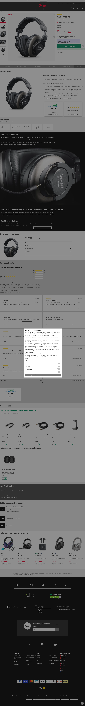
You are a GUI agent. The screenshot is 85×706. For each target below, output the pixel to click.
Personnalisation (29, 369)
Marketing (28, 366)
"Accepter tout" (42, 344)
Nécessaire (28, 360)
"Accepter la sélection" (29, 352)
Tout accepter (52, 375)
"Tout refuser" (28, 341)
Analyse (27, 363)
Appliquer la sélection (34, 375)
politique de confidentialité (41, 356)
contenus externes (29, 372)
